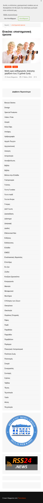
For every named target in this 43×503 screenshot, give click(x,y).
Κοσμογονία (8, 281)
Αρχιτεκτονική (9, 146)
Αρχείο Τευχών (9, 141)
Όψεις (6, 320)
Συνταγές (7, 373)
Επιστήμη (8, 262)
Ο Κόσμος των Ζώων (12, 301)
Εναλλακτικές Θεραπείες (13, 257)
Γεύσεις (7, 185)
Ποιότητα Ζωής (10, 354)
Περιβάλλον (8, 339)
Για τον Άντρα (9, 199)
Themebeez (22, 498)
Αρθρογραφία (9, 136)
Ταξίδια (7, 383)
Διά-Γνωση (8, 209)
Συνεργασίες (9, 368)
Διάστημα (7, 219)
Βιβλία (6, 165)
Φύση (6, 402)
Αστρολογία (8, 156)
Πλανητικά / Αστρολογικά (13, 349)
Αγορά (6, 122)
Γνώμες (7, 204)
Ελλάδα (7, 248)
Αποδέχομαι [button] (24, 18)
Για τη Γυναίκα (9, 190)
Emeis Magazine (12, 77)
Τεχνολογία (8, 393)
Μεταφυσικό (8, 291)
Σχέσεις (7, 378)
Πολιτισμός (8, 359)
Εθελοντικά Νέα (10, 233)
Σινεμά (6, 363)
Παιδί (6, 325)
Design (7, 107)
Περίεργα (7, 344)
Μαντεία (7, 286)
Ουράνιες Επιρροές (11, 315)
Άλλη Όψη (8, 127)
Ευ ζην (6, 267)
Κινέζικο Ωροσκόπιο (11, 277)
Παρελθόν (8, 335)
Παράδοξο (8, 330)
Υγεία (15, 67)
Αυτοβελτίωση (9, 161)
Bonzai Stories (9, 103)
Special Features (10, 112)
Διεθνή (6, 228)
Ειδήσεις (7, 238)
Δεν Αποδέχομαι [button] (10, 18)
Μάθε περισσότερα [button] (10, 15)
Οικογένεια (8, 306)
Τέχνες (6, 388)
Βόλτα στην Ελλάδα (11, 175)
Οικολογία (8, 310)
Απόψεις (7, 132)
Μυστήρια (8, 296)
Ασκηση (8, 67)
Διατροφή (7, 223)
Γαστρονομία (9, 180)
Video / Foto (8, 117)
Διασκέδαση (8, 214)
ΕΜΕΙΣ (7, 252)
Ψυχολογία (8, 407)
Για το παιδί (8, 194)
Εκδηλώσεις (9, 243)
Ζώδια (6, 272)
